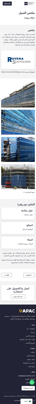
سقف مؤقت (31, 359)
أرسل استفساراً (28, 388)
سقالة (33, 352)
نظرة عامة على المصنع (27, 339)
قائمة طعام (7, 3)
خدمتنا (33, 332)
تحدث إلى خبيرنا (18, 296)
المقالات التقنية (30, 379)
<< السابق (29, 275)
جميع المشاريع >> (29, 192)
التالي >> (6, 275)
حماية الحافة (31, 356)
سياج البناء (31, 366)
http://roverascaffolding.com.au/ (13, 72)
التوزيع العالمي (30, 343)
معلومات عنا (31, 329)
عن (34, 400)
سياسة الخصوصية (20, 400)
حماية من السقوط (29, 363)
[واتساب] (31, 382)
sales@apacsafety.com (26, 376)
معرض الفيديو (30, 336)
